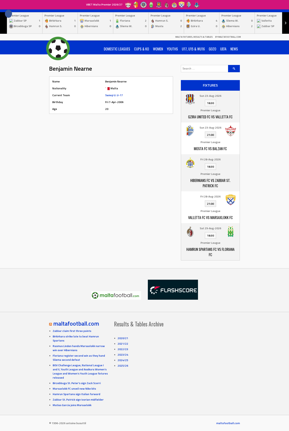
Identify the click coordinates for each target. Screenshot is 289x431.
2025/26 (123, 365)
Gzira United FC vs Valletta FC (210, 116)
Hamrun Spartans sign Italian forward (76, 394)
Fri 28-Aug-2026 (210, 159)
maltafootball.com (76, 323)
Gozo (212, 48)
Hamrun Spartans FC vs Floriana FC (210, 252)
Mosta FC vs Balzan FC (210, 148)
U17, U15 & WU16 (193, 48)
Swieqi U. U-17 (114, 95)
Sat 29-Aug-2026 (210, 228)
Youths (172, 48)
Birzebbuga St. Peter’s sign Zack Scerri (77, 383)
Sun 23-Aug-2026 (210, 96)
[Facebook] (8, 14)
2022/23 (123, 349)
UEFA (223, 48)
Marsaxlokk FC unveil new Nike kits (74, 388)
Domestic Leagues (117, 48)
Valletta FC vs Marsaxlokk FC (210, 217)
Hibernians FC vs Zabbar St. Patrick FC (210, 183)
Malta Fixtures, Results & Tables (194, 36)
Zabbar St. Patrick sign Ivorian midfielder (78, 399)
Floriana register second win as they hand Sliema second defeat (79, 357)
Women (158, 48)
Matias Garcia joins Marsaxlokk (72, 405)
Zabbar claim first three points (72, 331)
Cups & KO (141, 48)
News (234, 48)
